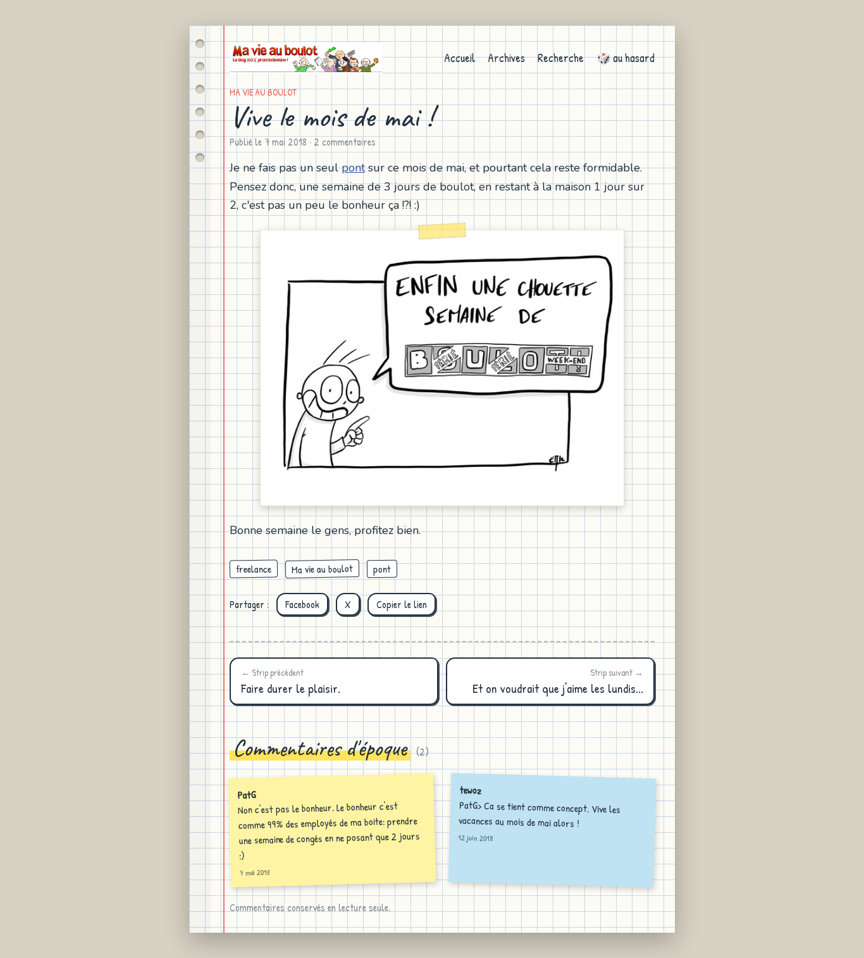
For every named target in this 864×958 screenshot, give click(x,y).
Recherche (561, 58)
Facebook (302, 604)
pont (353, 167)
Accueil (459, 58)
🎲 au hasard (625, 58)
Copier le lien (401, 604)
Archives (506, 58)
